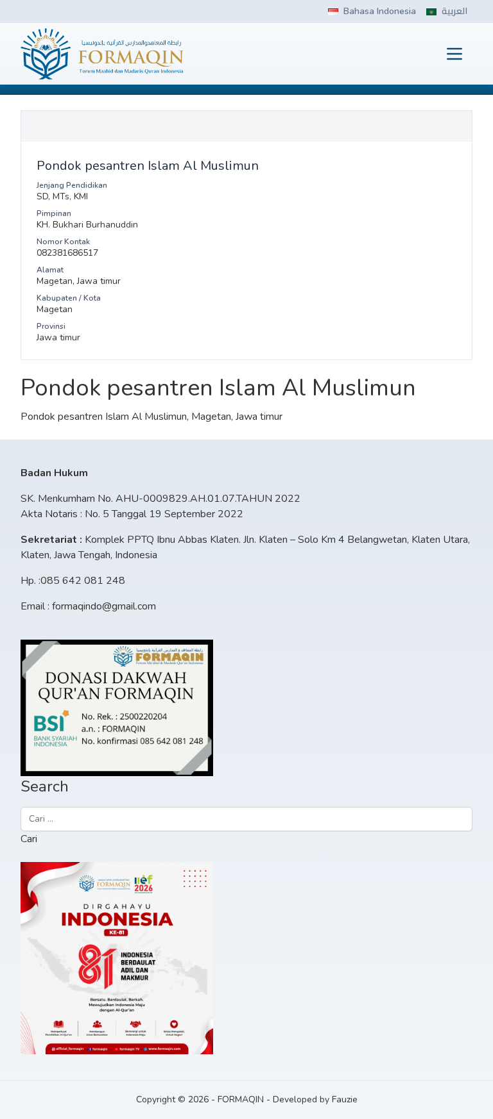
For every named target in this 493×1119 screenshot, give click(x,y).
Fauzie (345, 1099)
